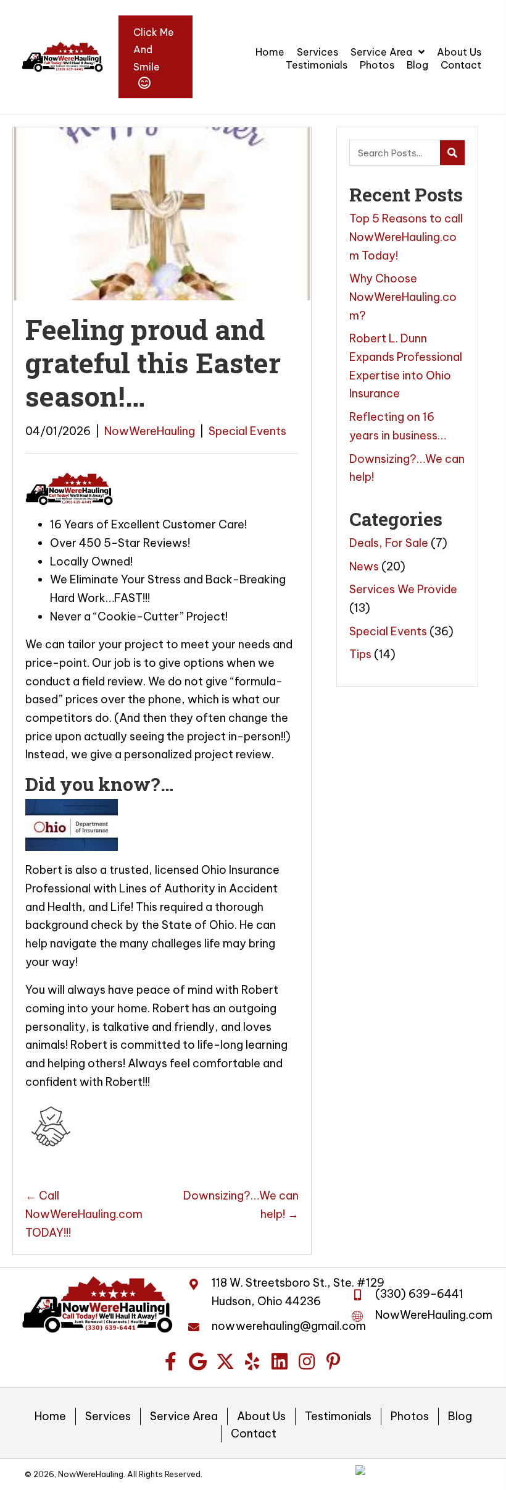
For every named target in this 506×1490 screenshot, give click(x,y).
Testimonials (338, 1416)
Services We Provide (403, 589)
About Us (261, 1416)
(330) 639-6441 (419, 1294)
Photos (410, 1416)
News (364, 566)
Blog (460, 1416)
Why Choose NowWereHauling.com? (403, 296)
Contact (253, 1433)
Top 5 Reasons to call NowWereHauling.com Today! (406, 236)
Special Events (247, 431)
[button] (170, 1361)
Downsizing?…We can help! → (240, 1204)
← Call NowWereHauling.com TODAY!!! (84, 1213)
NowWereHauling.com (433, 1315)
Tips (360, 654)
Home (50, 1416)
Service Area (184, 1416)
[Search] (452, 152)
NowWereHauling (149, 431)
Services (108, 1416)
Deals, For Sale (388, 543)
